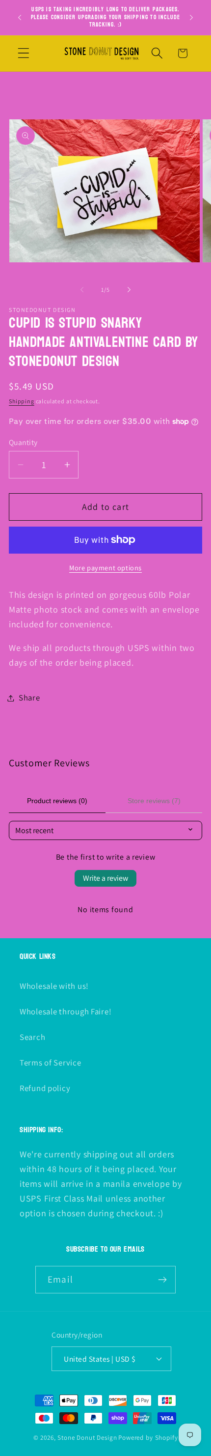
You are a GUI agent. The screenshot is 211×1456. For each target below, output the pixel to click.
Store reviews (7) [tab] (154, 801)
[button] (24, 53)
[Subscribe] (162, 1279)
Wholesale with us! (54, 985)
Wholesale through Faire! (65, 1011)
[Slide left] (82, 290)
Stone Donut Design (87, 1437)
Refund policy (45, 1088)
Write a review (105, 878)
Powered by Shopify (148, 1437)
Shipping (21, 401)
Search (32, 1037)
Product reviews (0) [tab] (57, 801)
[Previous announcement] (19, 17)
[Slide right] (129, 290)
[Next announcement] (191, 17)
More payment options (105, 567)
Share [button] (29, 697)
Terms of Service (50, 1062)
